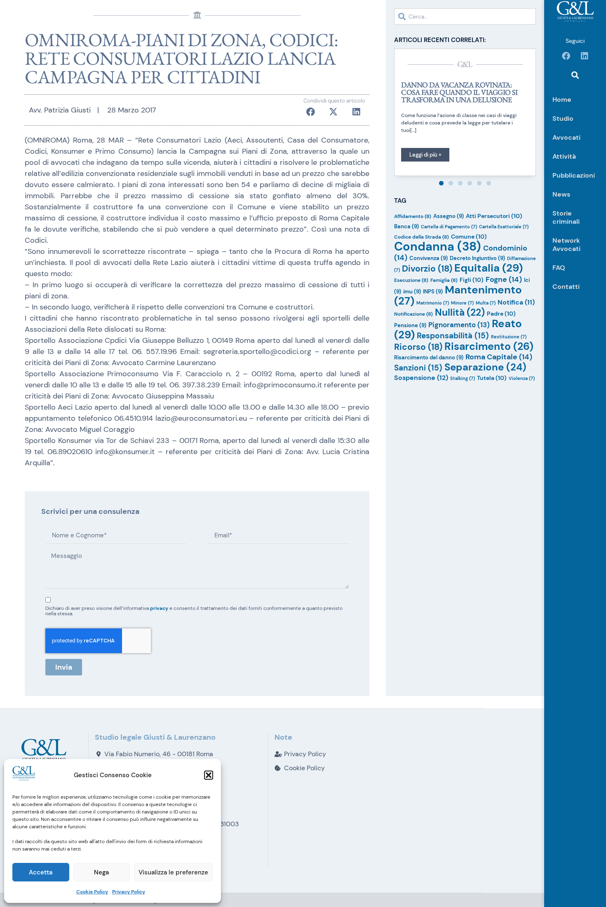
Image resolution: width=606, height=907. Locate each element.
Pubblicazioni (573, 175)
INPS (433, 291)
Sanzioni (418, 368)
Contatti (566, 286)
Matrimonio (432, 303)
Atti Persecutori (494, 216)
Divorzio (427, 268)
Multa (486, 303)
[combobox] (465, 16)
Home (561, 99)
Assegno (448, 216)
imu (412, 291)
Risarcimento (488, 346)
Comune (469, 236)
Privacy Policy (128, 891)
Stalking (462, 378)
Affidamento (412, 216)
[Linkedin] (584, 56)
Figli (472, 280)
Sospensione (421, 377)
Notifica (516, 302)
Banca (406, 226)
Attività (564, 156)
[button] (208, 775)
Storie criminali (566, 217)
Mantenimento (458, 295)
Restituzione (508, 337)
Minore (462, 303)
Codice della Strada (421, 237)
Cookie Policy (92, 891)
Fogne (504, 279)
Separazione (485, 367)
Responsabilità (453, 335)
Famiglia (444, 280)
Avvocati (566, 137)
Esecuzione (411, 280)
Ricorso (418, 346)
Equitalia (488, 268)
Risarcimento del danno (428, 357)
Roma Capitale (498, 357)
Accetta (40, 872)
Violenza (522, 378)
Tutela (492, 378)
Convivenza (428, 258)
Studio (562, 118)
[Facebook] (566, 56)
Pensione (410, 325)
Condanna (437, 246)
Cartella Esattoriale (503, 227)
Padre (501, 313)
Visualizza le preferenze (173, 872)
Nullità (460, 312)
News (561, 194)
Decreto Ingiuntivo (477, 258)
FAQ (558, 267)
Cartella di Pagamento (449, 227)
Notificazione (413, 314)
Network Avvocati (566, 244)
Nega (101, 872)
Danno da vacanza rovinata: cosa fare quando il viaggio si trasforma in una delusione (459, 92)
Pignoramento (459, 324)
